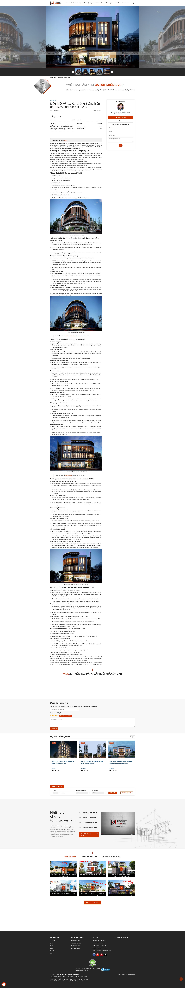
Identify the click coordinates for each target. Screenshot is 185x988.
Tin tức (122, 3)
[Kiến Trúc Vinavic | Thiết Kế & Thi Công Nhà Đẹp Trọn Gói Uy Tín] (55, 3)
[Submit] (121, 145)
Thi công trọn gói (108, 3)
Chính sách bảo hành (75, 945)
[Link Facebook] (94, 954)
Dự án (51, 943)
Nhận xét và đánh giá (55, 712)
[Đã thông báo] (105, 970)
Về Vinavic (52, 940)
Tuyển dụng (52, 950)
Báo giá (117, 3)
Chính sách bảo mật (75, 940)
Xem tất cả (90, 902)
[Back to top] (181, 979)
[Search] (133, 3)
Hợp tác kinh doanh (75, 948)
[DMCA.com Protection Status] (92, 966)
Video (51, 948)
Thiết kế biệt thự (87, 3)
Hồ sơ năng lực (77, 3)
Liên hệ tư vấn (122, 117)
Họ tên (54, 790)
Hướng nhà (95, 790)
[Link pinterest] (102, 954)
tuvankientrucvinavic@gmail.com (103, 950)
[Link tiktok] (106, 954)
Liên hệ (127, 3)
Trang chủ (69, 3)
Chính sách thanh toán (76, 943)
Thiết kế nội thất (98, 3)
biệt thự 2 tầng (68, 475)
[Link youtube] (98, 954)
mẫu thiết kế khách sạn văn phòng (73, 336)
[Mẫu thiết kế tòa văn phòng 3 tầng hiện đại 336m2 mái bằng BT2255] (92, 37)
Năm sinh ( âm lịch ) (81, 790)
